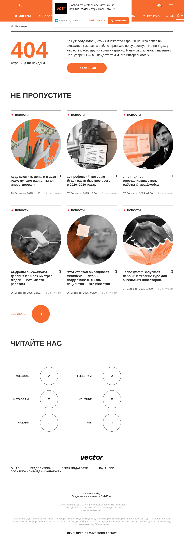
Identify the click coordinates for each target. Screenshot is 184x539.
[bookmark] (59, 176)
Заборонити (97, 20)
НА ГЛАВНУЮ (87, 68)
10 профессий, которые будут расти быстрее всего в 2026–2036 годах (89, 180)
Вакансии (106, 468)
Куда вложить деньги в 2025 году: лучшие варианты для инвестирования (33, 180)
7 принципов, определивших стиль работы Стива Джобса (141, 180)
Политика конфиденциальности (36, 471)
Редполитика (40, 468)
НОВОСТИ (22, 114)
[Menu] (171, 5)
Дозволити (118, 20)
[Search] (20, 5)
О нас (15, 468)
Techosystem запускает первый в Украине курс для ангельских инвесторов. (145, 276)
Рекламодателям (75, 468)
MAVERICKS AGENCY (103, 533)
